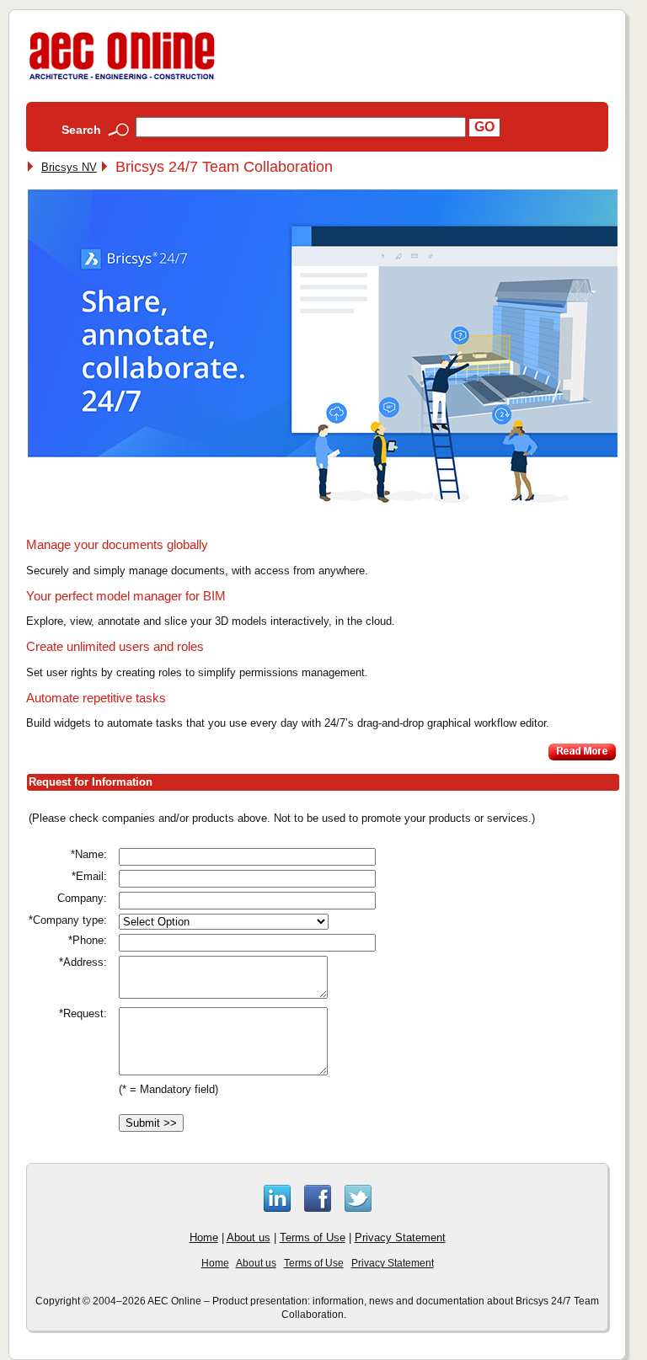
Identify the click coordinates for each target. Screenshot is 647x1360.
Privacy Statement (400, 1237)
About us (248, 1237)
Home (204, 1237)
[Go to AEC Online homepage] (122, 79)
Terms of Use (312, 1237)
